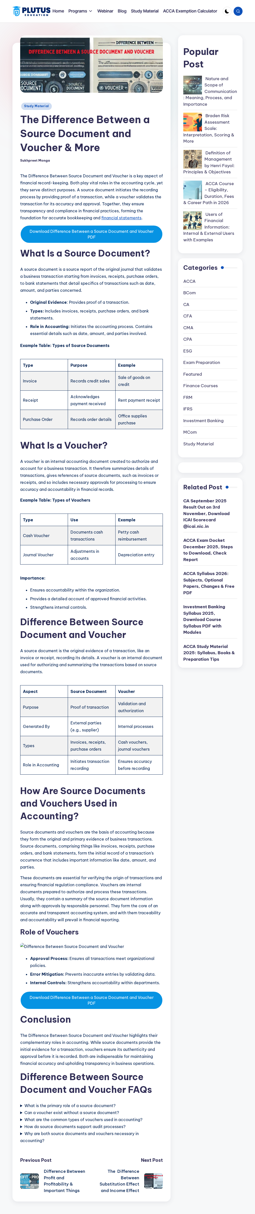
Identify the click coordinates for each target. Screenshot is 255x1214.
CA (186, 304)
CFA (187, 316)
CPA (187, 339)
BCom (189, 293)
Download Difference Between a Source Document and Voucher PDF (92, 234)
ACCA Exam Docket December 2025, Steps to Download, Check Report (208, 550)
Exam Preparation (201, 362)
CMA (188, 327)
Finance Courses (200, 385)
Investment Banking (203, 420)
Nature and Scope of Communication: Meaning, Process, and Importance (210, 91)
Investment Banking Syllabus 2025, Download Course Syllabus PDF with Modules (204, 619)
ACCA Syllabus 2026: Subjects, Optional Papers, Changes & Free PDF (209, 583)
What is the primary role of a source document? (70, 1105)
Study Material (36, 106)
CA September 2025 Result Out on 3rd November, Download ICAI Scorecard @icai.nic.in (206, 513)
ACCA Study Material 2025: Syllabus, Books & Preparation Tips (209, 653)
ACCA (189, 281)
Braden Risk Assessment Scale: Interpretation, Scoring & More (208, 128)
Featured (192, 374)
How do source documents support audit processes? (75, 1126)
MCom (190, 432)
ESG (187, 351)
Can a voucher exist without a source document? (71, 1112)
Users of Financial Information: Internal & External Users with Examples (208, 227)
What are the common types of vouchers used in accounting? (83, 1119)
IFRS (187, 409)
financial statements (121, 217)
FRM (187, 397)
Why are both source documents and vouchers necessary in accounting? (79, 1137)
